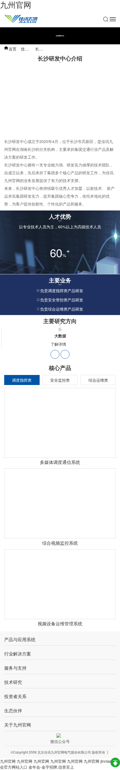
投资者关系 (15, 696)
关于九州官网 (17, 725)
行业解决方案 (17, 654)
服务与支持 (15, 668)
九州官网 (15, 5)
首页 (12, 49)
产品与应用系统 (19, 639)
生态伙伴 (13, 710)
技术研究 (29, 49)
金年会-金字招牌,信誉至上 (51, 767)
